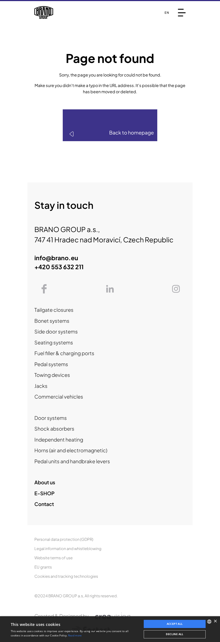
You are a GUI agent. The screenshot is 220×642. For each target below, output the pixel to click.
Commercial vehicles (58, 396)
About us (44, 482)
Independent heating (58, 439)
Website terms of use (53, 557)
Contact (44, 504)
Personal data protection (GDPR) (63, 539)
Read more (75, 635)
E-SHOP (44, 493)
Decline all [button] (174, 634)
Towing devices (52, 375)
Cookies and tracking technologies (66, 576)
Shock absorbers (54, 428)
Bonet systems (51, 321)
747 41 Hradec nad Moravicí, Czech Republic (103, 239)
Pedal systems (51, 364)
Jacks (40, 386)
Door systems (50, 418)
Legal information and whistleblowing (67, 548)
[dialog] (110, 629)
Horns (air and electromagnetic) (70, 450)
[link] (110, 125)
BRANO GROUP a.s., (67, 229)
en (167, 12)
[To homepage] (43, 12)
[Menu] (182, 12)
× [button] (215, 621)
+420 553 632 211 (59, 267)
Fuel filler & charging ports (64, 353)
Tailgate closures (53, 310)
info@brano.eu (56, 257)
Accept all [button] (175, 624)
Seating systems (53, 342)
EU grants (43, 566)
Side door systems (56, 331)
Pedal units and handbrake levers (72, 461)
